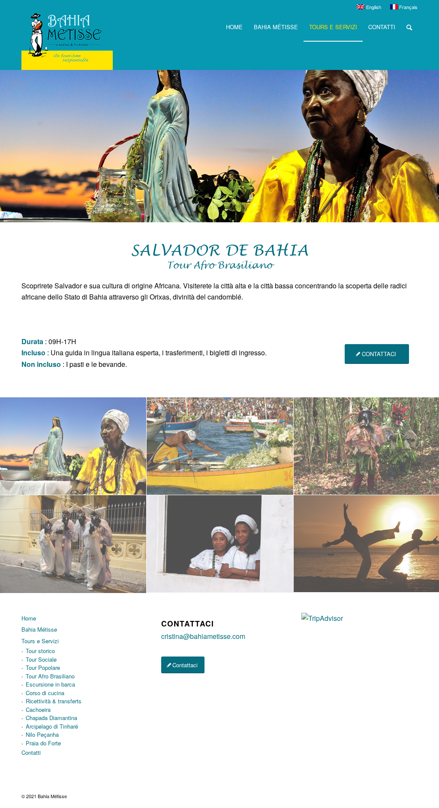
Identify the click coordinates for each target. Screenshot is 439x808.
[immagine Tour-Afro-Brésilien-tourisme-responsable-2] (220, 446)
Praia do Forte (43, 743)
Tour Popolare (43, 667)
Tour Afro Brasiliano (50, 676)
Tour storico (40, 651)
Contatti (31, 752)
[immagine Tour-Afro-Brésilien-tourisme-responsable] (73, 446)
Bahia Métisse (39, 629)
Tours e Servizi (40, 641)
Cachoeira (38, 709)
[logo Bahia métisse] (67, 41)
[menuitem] (368, 6)
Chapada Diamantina (51, 718)
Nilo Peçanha (42, 734)
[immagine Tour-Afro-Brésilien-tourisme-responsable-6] (73, 544)
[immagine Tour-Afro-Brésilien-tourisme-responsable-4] (220, 544)
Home (28, 618)
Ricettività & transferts (53, 701)
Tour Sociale (41, 659)
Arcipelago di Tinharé (52, 726)
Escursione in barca (50, 684)
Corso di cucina (45, 693)
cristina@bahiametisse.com (203, 636)
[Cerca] (409, 27)
